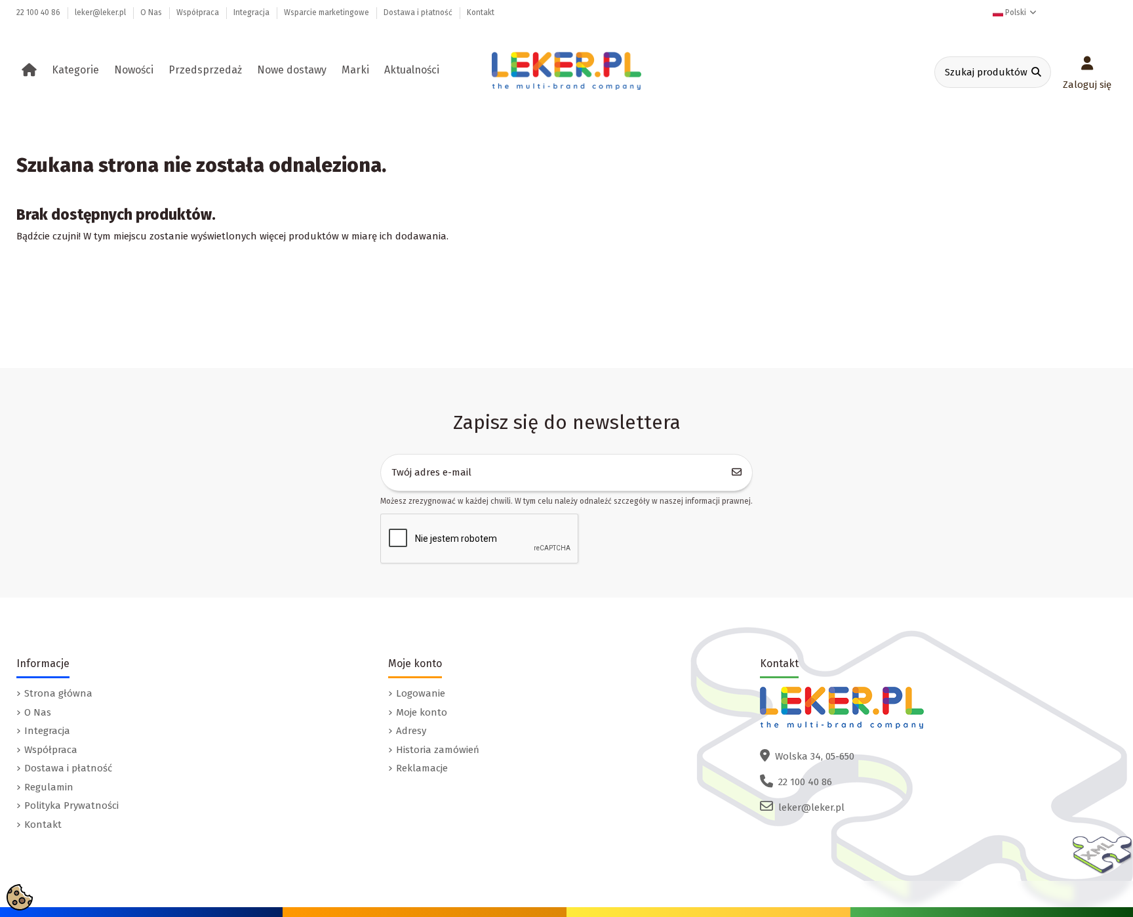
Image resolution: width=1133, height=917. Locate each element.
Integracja (252, 12)
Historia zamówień (437, 750)
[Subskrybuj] (737, 472)
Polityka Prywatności (71, 805)
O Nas (152, 12)
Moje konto (421, 712)
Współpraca (198, 12)
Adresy (411, 731)
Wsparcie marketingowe (327, 12)
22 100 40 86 (39, 12)
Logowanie (420, 693)
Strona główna (58, 693)
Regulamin (48, 787)
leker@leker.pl (101, 12)
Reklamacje (422, 768)
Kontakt (480, 12)
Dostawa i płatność (419, 12)
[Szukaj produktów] (1036, 72)
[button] (78, 70)
